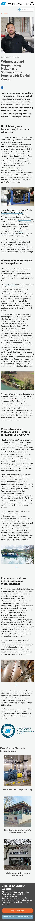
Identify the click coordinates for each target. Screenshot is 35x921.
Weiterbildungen (24, 219)
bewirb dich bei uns (11, 716)
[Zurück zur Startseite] (14, 3)
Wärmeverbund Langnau (11, 168)
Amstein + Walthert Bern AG (12, 212)
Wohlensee (8, 474)
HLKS (11, 399)
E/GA (15, 399)
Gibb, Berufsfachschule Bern (12, 232)
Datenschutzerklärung (10, 898)
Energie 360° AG (10, 284)
